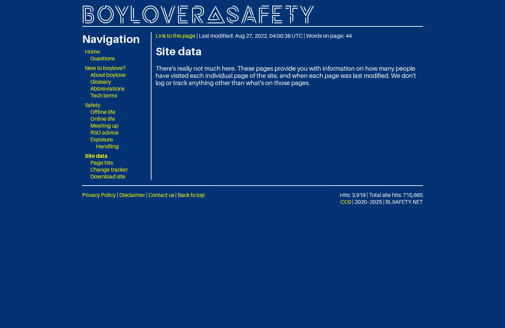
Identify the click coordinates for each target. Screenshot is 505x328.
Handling (107, 146)
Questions (102, 58)
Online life (102, 118)
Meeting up (104, 125)
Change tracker (109, 169)
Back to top (191, 194)
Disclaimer (132, 194)
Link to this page (175, 35)
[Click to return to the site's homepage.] (252, 14)
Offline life (102, 111)
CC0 (345, 201)
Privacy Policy (99, 194)
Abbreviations (107, 88)
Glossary (100, 81)
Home (92, 51)
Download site (107, 176)
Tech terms (103, 95)
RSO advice (104, 132)
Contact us (161, 194)
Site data (96, 155)
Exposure (101, 139)
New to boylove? (105, 68)
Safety (92, 105)
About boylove (108, 74)
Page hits (101, 162)
